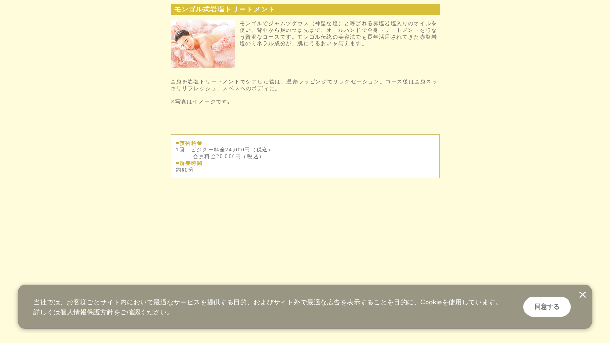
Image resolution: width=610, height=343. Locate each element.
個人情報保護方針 (86, 312)
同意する (547, 306)
